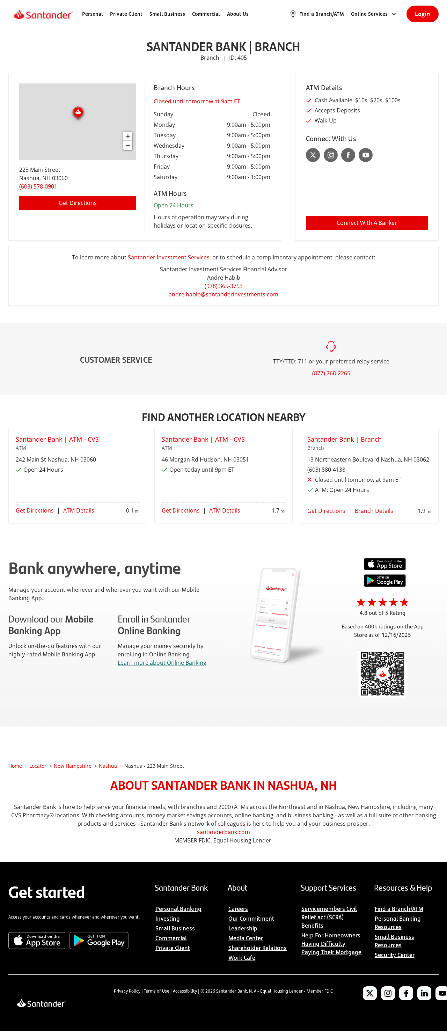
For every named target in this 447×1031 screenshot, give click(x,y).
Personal (92, 13)
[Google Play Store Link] (385, 585)
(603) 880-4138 (326, 469)
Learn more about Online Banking (162, 663)
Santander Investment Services (169, 257)
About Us (238, 13)
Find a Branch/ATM (321, 13)
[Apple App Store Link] (385, 568)
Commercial (206, 13)
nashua (108, 766)
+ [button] (128, 136)
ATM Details (78, 510)
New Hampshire (72, 766)
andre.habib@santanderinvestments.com (223, 294)
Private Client (126, 13)
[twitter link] (313, 155)
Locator (37, 766)
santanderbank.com (223, 832)
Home (15, 766)
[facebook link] (348, 155)
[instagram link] (331, 155)
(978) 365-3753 (224, 286)
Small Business (167, 13)
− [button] (128, 145)
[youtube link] (366, 155)
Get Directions (78, 203)
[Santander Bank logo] (42, 14)
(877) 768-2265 (331, 373)
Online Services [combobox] (369, 13)
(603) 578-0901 (38, 186)
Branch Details (374, 511)
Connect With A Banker (367, 223)
